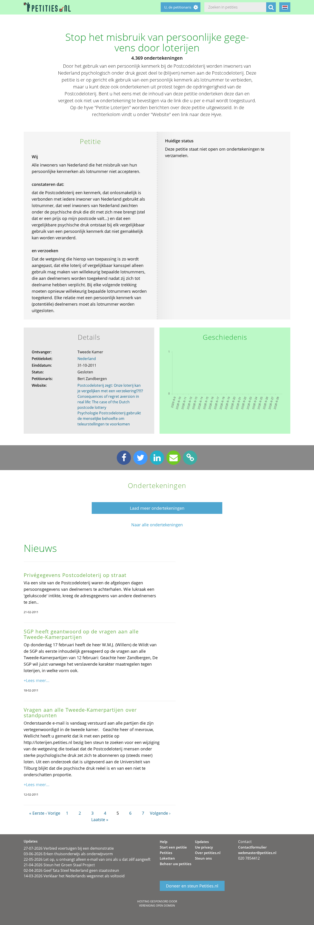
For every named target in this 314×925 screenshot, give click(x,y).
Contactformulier (252, 847)
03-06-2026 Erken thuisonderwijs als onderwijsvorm (68, 853)
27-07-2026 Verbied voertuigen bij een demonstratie (69, 848)
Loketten (167, 858)
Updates (202, 841)
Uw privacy (204, 847)
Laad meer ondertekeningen (157, 508)
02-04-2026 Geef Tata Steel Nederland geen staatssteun (71, 870)
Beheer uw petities (175, 863)
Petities (166, 852)
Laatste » (99, 819)
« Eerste (36, 813)
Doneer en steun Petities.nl (192, 886)
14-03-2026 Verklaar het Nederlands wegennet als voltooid (74, 875)
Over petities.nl (207, 852)
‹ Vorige (53, 813)
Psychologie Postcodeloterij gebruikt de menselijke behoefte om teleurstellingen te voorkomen (109, 418)
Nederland (86, 358)
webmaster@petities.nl (257, 852)
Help (163, 841)
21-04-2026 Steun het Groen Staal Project (59, 864)
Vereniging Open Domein (157, 905)
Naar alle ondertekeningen (157, 524)
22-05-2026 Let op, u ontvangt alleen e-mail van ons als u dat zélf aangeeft (87, 859)
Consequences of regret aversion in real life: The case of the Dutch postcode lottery (108, 402)
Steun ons (203, 858)
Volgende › (160, 813)
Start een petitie (173, 847)
